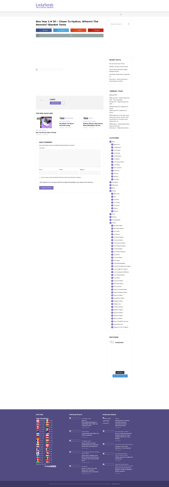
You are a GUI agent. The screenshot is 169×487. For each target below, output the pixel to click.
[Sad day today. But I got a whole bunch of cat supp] (114, 355)
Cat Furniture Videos (121, 453)
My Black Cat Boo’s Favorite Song (67, 124)
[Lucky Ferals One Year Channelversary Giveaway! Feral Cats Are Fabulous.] (74, 443)
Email (61, 169)
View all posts (55, 103)
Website (82, 169)
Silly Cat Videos (119, 455)
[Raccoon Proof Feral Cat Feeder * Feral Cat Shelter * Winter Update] (108, 467)
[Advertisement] (70, 53)
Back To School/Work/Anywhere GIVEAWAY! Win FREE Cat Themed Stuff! (90, 423)
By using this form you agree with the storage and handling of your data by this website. (66, 182)
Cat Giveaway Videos (87, 452)
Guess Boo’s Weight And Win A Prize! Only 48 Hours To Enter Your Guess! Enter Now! (90, 458)
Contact (88, 14)
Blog (50, 14)
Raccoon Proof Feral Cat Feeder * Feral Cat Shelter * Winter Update (123, 469)
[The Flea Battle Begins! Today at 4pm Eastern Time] (114, 349)
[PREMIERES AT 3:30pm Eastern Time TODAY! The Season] (124, 349)
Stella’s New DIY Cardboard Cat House (124, 457)
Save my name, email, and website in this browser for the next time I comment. (61, 177)
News (44, 14)
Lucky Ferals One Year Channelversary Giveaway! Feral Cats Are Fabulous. (90, 444)
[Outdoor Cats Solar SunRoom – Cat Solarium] (108, 446)
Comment (42, 148)
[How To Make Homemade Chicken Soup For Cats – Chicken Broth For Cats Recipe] (108, 433)
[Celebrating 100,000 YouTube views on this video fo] (124, 367)
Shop (81, 14)
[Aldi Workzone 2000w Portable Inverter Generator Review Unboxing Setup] (108, 420)
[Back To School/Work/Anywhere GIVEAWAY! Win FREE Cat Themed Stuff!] (74, 420)
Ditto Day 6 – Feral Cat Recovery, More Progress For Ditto (118, 80)
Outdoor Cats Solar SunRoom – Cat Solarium (123, 447)
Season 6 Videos (87, 121)
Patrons (104, 14)
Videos (56, 14)
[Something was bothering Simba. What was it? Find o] (124, 361)
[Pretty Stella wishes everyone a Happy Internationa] (114, 361)
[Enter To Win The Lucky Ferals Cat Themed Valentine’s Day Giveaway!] (74, 468)
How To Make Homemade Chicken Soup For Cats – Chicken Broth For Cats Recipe (123, 436)
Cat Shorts (39, 130)
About (96, 14)
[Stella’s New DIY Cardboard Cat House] (108, 456)
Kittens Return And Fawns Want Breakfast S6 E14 (93, 124)
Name (41, 169)
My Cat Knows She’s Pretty (46, 132)
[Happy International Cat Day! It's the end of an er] (114, 367)
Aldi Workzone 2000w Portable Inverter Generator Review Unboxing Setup (122, 423)
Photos (64, 14)
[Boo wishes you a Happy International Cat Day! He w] (124, 355)
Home (38, 14)
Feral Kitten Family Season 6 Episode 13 (119, 75)
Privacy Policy (116, 483)
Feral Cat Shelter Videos (122, 444)
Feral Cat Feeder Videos (121, 464)
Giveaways (84, 418)
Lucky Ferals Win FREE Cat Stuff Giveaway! (90, 434)
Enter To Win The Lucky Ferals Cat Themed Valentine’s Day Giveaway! (90, 470)
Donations (73, 14)
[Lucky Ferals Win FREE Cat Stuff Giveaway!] (74, 433)
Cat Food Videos (119, 431)
